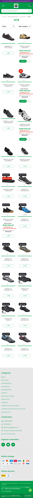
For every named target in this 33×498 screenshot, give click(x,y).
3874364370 (7, 424)
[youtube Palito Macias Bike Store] (8, 444)
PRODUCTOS (5, 399)
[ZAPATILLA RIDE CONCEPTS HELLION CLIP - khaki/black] (28, 61)
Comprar (23, 61)
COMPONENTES (6, 383)
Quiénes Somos (6, 412)
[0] (29, 6)
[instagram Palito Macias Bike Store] (3, 444)
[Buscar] (30, 11)
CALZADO (23, 17)
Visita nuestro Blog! (9, 434)
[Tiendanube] (6, 491)
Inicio (4, 17)
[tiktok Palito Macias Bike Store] (13, 444)
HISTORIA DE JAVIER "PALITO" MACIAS (13, 409)
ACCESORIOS (5, 386)
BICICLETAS (5, 380)
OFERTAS (4, 393)
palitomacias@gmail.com (11, 427)
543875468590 (8, 421)
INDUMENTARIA (13, 17)
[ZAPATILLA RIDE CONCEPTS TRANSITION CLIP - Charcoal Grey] (28, 101)
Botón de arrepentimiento (12, 488)
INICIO (3, 377)
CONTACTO (4, 402)
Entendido (28, 495)
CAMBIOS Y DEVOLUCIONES (10, 405)
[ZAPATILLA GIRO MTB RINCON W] (28, 139)
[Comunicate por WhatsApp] (30, 490)
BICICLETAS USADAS (7, 396)
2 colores (25, 214)
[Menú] (3, 5)
